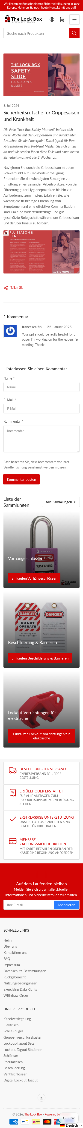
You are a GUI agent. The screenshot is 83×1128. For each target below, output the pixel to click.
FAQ (6, 958)
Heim (7, 940)
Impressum (11, 965)
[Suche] (74, 33)
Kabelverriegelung (17, 1019)
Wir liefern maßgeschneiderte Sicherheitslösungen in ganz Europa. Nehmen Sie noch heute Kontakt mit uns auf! (42, 5)
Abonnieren (66, 905)
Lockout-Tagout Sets (18, 1043)
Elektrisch (10, 1025)
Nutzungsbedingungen (20, 983)
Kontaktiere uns (15, 952)
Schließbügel (13, 1031)
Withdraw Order (15, 995)
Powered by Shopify (57, 1114)
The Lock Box (33, 1114)
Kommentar (13, 421)
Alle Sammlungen (59, 502)
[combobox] (41, 33)
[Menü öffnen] (74, 19)
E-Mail (9, 400)
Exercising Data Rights (20, 989)
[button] (71, 1125)
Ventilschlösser (15, 1074)
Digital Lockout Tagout (20, 1080)
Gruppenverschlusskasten (22, 1037)
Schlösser (10, 1055)
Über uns (10, 946)
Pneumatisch (13, 1062)
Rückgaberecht (14, 977)
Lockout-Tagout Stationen (22, 1049)
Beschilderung (14, 1068)
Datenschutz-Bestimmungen (24, 971)
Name (9, 378)
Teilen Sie (16, 287)
